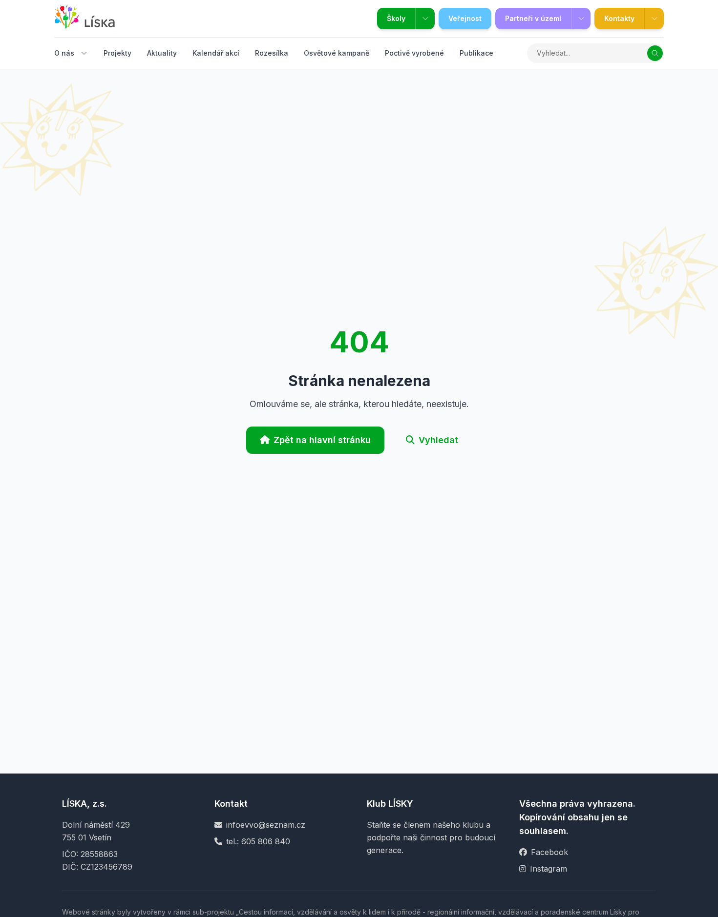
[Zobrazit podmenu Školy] (425, 18)
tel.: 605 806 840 (258, 841)
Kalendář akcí (215, 53)
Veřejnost (465, 18)
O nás (64, 53)
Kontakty (619, 18)
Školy (396, 18)
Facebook (549, 852)
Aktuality (162, 53)
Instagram (548, 869)
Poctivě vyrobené (414, 53)
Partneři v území (533, 18)
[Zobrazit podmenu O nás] (84, 53)
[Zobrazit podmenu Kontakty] (654, 18)
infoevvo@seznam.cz (265, 825)
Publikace (476, 53)
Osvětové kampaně (336, 53)
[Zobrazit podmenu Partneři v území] (581, 18)
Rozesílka (271, 53)
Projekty (117, 53)
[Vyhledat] (655, 53)
